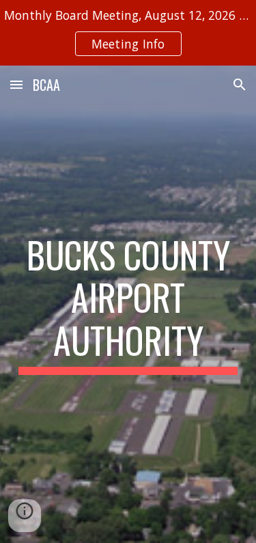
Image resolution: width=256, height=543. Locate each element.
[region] (128, 33)
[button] (16, 84)
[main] (128, 304)
